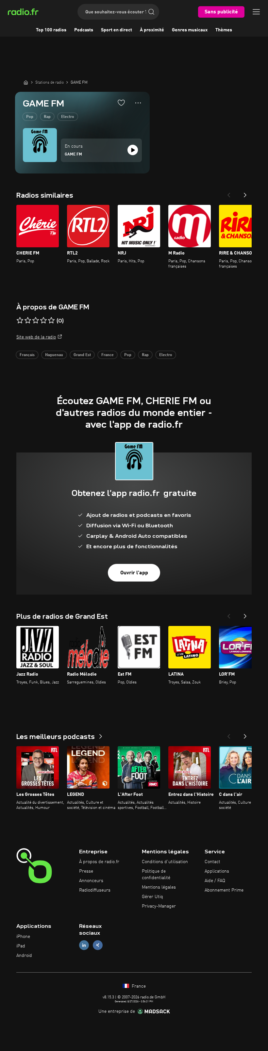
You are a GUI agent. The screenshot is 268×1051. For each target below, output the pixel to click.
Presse (86, 871)
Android (24, 955)
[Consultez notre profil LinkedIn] (84, 945)
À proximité (152, 30)
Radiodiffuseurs (94, 890)
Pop (29, 117)
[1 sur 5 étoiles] (20, 320)
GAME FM (73, 154)
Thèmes (223, 30)
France (107, 355)
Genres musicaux (190, 30)
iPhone (23, 936)
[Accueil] (25, 82)
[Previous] (228, 193)
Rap (47, 117)
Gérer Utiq (152, 897)
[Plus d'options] (138, 103)
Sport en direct (116, 30)
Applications (217, 871)
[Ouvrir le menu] (256, 12)
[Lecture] (132, 150)
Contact (212, 862)
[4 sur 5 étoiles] (43, 320)
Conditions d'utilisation (165, 862)
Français (27, 355)
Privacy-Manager (159, 906)
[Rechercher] (151, 12)
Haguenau (54, 355)
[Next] (245, 193)
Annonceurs (91, 881)
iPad (20, 946)
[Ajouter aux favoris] (121, 102)
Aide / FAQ (215, 881)
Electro (67, 117)
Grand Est (82, 355)
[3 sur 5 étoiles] (36, 320)
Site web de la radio (36, 337)
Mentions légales (159, 887)
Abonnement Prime (224, 890)
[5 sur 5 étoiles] (51, 320)
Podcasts (83, 30)
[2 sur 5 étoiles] (28, 320)
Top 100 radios (51, 30)
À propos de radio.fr (99, 862)
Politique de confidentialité (156, 874)
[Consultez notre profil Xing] (97, 945)
